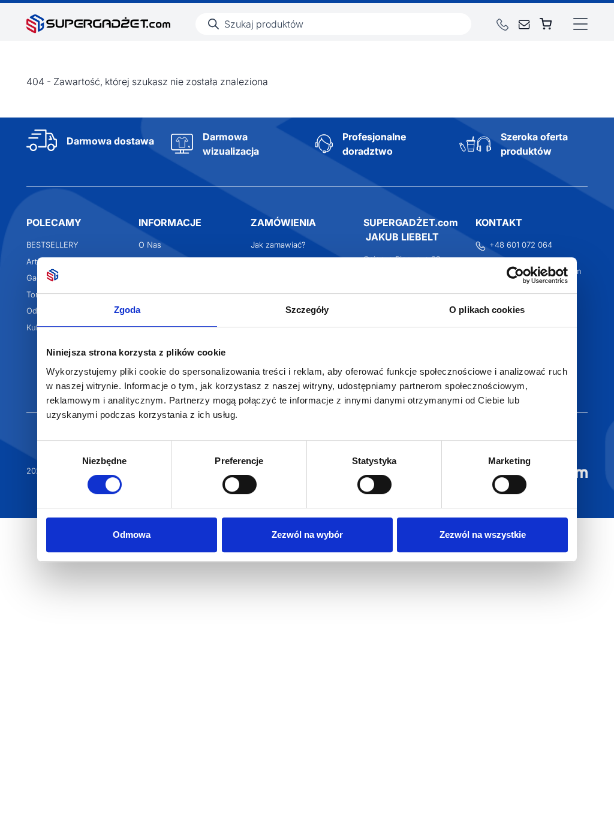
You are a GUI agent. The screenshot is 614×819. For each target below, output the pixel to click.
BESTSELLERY (52, 244)
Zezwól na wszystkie (483, 534)
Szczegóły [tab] (307, 310)
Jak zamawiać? (278, 244)
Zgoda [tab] (127, 310)
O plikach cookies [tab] (487, 310)
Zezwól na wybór (307, 534)
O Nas (150, 244)
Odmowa (132, 534)
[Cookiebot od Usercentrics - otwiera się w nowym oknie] (515, 275)
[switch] (239, 484)
